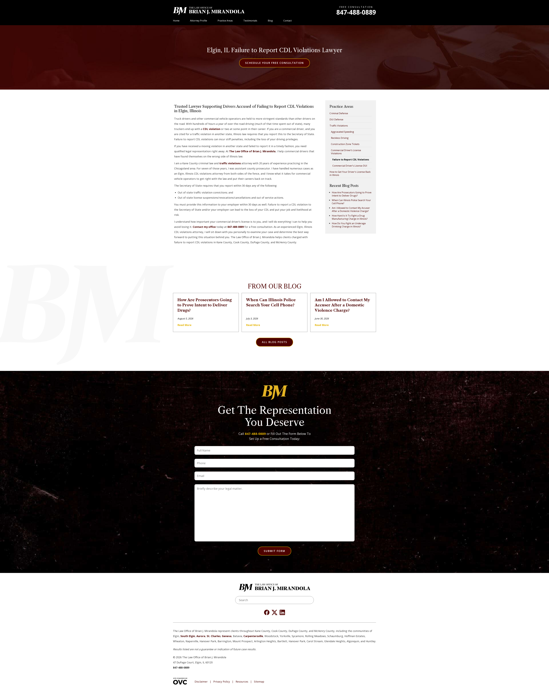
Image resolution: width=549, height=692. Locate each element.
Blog (270, 20)
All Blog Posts (274, 342)
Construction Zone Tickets (345, 144)
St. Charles (213, 636)
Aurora (200, 636)
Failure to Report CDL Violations (350, 159)
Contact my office (204, 227)
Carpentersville (253, 636)
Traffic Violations (339, 125)
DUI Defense (336, 119)
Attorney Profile (198, 20)
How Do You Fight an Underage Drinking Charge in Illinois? (349, 225)
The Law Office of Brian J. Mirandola (252, 151)
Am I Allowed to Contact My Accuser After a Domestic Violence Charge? (351, 209)
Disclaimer (201, 681)
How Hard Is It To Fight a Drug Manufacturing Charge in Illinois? (350, 217)
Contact (287, 20)
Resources (242, 681)
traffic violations (230, 163)
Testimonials (250, 20)
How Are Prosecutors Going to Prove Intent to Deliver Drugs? (351, 194)
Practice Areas (225, 20)
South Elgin (187, 636)
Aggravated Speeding (342, 131)
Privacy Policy (221, 681)
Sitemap (259, 681)
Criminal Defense (339, 113)
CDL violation (211, 129)
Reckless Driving (340, 138)
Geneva (226, 636)
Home (176, 20)
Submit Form (274, 551)
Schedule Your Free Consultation (274, 63)
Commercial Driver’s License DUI (349, 165)
